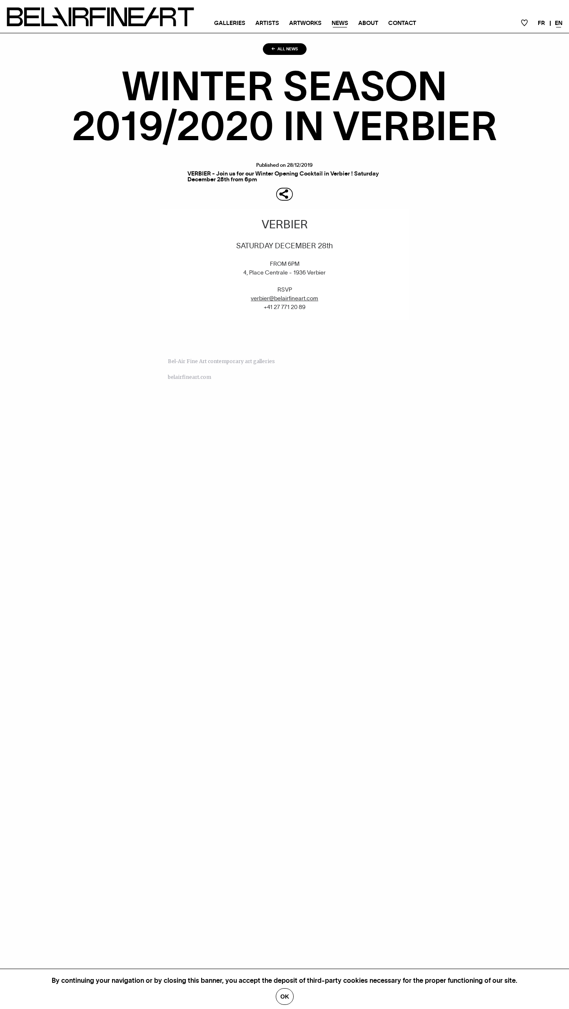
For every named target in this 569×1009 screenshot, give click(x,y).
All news (287, 49)
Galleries (229, 23)
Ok (284, 996)
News (340, 23)
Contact (402, 23)
